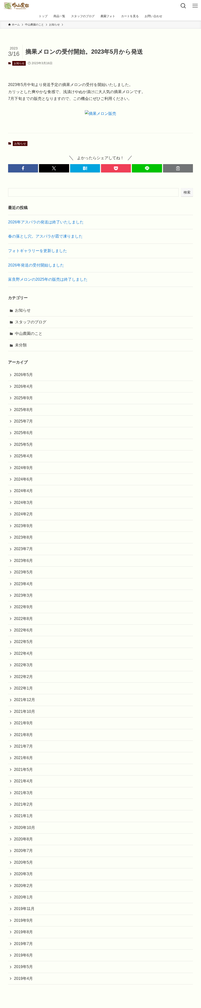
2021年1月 (23, 816)
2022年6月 (23, 630)
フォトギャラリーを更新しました (37, 251)
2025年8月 (23, 410)
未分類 (21, 345)
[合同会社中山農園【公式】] (16, 6)
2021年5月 (23, 769)
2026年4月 (23, 386)
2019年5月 (23, 967)
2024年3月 (23, 502)
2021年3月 (23, 793)
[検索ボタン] (183, 6)
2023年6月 (23, 561)
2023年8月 (23, 537)
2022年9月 (23, 607)
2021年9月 (23, 723)
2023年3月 (23, 595)
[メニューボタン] (195, 6)
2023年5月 (23, 572)
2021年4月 (23, 781)
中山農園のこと (28, 333)
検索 (187, 192)
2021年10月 (24, 711)
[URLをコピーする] (178, 168)
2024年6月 (23, 479)
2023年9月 (23, 526)
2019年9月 (23, 920)
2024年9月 (23, 468)
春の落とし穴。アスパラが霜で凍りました (45, 236)
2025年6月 (23, 433)
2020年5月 (23, 862)
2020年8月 (23, 839)
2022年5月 (23, 642)
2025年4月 (23, 456)
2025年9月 (23, 398)
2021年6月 (23, 758)
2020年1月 (23, 897)
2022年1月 (23, 688)
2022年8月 (23, 619)
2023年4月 (23, 584)
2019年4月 (23, 978)
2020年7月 (23, 851)
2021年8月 (23, 735)
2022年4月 (23, 653)
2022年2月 (23, 677)
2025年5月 (23, 444)
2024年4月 (23, 491)
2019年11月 (24, 909)
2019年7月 (23, 944)
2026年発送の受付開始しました (36, 265)
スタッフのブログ (30, 322)
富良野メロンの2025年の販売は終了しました (48, 279)
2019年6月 (23, 955)
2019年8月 (23, 932)
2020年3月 (23, 874)
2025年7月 (23, 421)
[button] (23, 168)
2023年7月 (23, 549)
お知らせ (19, 63)
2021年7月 (23, 746)
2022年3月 (23, 665)
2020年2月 (23, 886)
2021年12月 (24, 700)
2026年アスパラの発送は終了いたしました (46, 222)
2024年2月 (23, 514)
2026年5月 (23, 375)
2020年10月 (24, 828)
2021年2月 (23, 804)
